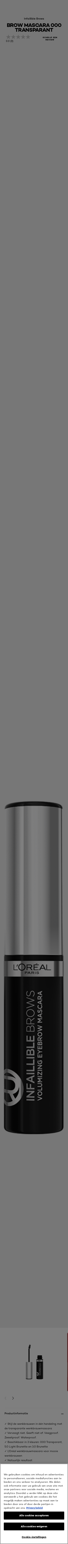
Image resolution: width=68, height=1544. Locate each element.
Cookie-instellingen (34, 1537)
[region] (34, 1504)
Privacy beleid (34, 1507)
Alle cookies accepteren (34, 1515)
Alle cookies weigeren (34, 1526)
